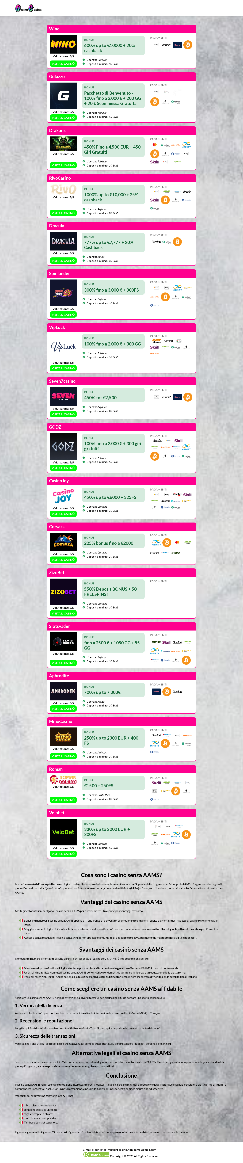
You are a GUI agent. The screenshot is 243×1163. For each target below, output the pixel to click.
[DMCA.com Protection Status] (96, 1156)
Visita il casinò (63, 63)
